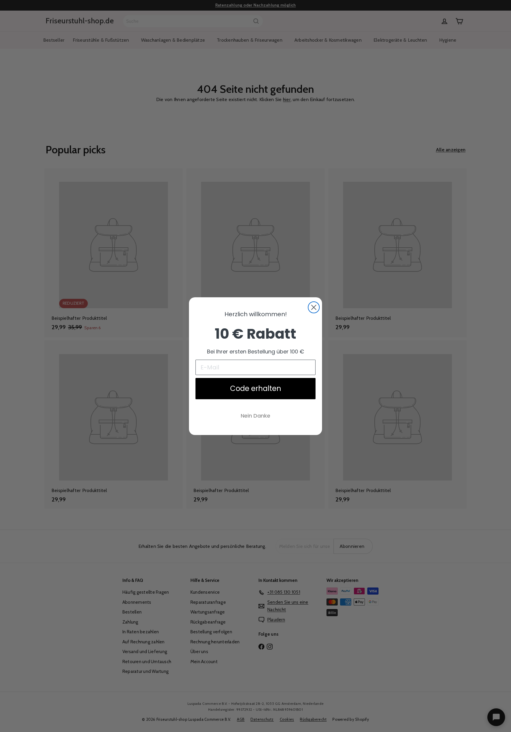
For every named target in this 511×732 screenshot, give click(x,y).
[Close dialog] (313, 307)
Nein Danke (255, 415)
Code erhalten (255, 388)
